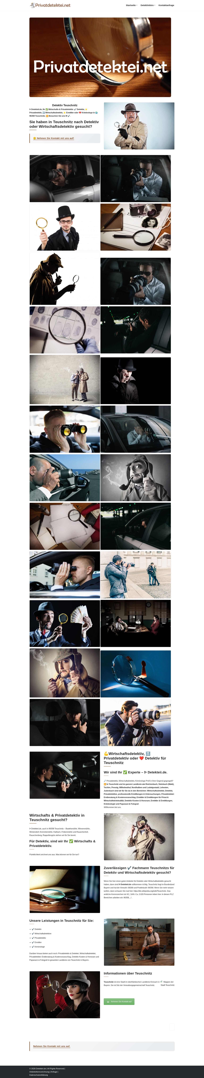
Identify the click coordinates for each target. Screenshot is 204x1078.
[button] (136, 5)
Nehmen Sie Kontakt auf (121, 1002)
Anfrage (54, 1072)
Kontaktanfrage (166, 5)
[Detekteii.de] (50, 5)
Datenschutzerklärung (38, 1075)
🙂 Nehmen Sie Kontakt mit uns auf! (53, 138)
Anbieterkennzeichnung (39, 1072)
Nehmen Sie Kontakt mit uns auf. (51, 1046)
